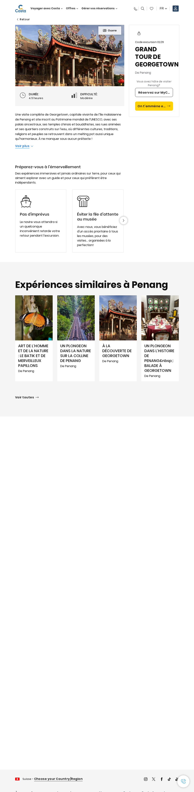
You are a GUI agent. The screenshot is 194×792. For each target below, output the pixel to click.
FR (162, 8)
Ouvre (112, 30)
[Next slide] (123, 220)
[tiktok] (169, 779)
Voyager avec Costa (45, 8)
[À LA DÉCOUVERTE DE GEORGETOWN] (118, 338)
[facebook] (161, 779)
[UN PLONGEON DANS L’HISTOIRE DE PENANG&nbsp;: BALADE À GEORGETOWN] (160, 338)
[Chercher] (142, 8)
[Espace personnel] (175, 8)
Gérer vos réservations (98, 8)
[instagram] (145, 779)
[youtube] (177, 779)
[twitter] (153, 779)
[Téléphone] (135, 8)
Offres (70, 8)
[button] (151, 8)
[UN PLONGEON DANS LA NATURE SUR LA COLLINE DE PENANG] (76, 338)
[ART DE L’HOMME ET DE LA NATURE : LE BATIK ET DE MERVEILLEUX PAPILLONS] (34, 338)
